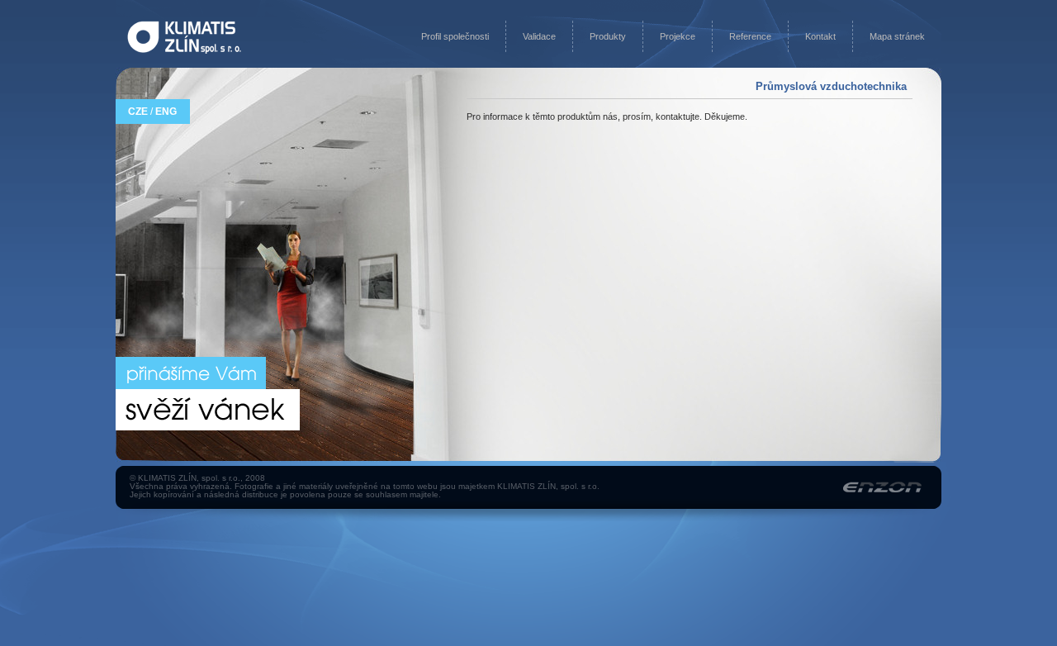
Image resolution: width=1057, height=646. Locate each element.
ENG (166, 111)
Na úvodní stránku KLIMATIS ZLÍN (184, 37)
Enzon (882, 487)
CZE (138, 111)
